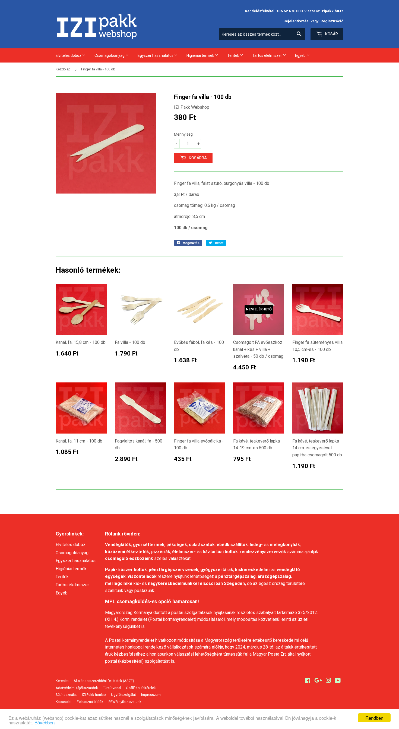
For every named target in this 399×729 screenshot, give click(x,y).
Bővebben (44, 722)
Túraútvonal (112, 688)
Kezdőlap (63, 69)
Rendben (374, 717)
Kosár (331, 34)
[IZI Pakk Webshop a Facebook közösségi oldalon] (308, 681)
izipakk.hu (330, 11)
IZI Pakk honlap (94, 695)
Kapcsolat (64, 702)
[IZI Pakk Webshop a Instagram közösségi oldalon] (328, 681)
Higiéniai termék (200, 55)
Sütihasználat (66, 695)
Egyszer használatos (156, 55)
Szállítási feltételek (141, 688)
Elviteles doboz (69, 55)
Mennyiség (183, 134)
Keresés (62, 681)
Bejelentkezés (296, 21)
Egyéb (300, 55)
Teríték (233, 55)
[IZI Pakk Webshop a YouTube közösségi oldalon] (338, 681)
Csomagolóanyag (109, 55)
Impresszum (151, 695)
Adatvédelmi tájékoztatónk (77, 688)
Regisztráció (332, 21)
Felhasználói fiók (90, 702)
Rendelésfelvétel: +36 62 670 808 (274, 11)
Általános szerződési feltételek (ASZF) (104, 681)
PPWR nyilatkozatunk (125, 702)
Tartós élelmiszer (267, 55)
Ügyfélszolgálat (123, 695)
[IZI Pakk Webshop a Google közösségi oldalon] (318, 681)
